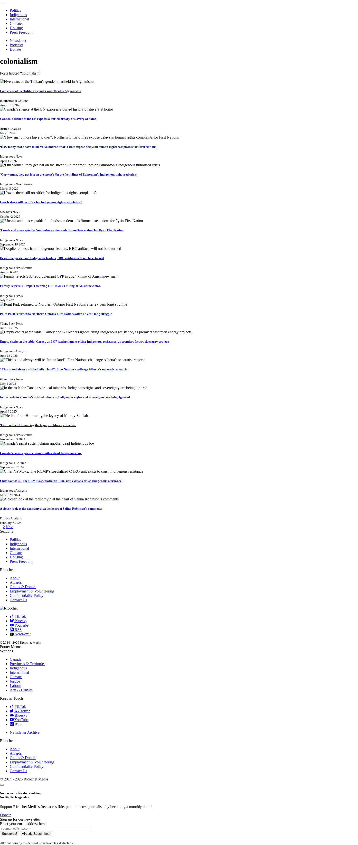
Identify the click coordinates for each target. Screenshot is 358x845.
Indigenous (18, 15)
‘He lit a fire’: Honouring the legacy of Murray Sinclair (38, 425)
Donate (15, 49)
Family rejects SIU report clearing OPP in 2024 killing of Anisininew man (50, 286)
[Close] (2, 785)
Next (9, 527)
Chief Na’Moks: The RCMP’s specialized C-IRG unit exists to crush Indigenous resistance (61, 481)
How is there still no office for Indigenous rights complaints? (41, 202)
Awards (16, 582)
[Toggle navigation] (3, 3)
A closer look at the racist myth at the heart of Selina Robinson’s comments (51, 508)
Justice (15, 681)
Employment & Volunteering (32, 591)
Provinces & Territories (27, 664)
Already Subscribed (35, 834)
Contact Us (18, 600)
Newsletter (18, 40)
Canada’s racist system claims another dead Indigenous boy (41, 453)
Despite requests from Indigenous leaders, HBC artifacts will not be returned (52, 258)
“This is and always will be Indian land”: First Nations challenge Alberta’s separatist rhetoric (63, 369)
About (14, 578)
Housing (16, 28)
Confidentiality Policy (26, 595)
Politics (15, 10)
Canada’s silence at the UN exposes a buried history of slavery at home (48, 119)
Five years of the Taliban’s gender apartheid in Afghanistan (40, 91)
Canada (15, 659)
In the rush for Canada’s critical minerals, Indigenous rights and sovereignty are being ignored (65, 397)
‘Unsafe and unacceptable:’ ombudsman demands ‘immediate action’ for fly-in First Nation (61, 230)
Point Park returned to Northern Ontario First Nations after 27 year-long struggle (56, 314)
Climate (16, 23)
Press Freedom (21, 32)
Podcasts (16, 45)
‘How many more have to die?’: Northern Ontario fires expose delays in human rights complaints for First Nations (78, 147)
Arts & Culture (21, 690)
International (19, 19)
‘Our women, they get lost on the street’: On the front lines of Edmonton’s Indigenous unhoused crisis (68, 174)
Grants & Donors (23, 587)
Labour (15, 686)
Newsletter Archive (24, 732)
